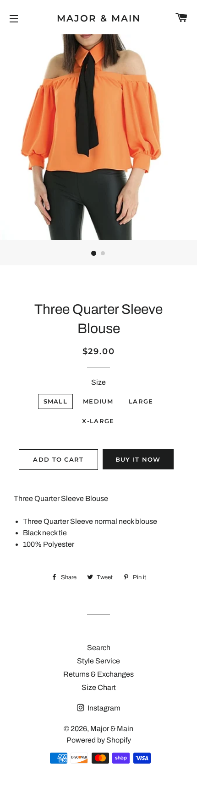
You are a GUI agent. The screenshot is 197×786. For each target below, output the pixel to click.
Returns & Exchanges (98, 674)
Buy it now (138, 459)
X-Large (98, 421)
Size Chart (99, 687)
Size (98, 382)
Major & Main (99, 18)
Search (98, 647)
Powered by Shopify (98, 740)
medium (98, 401)
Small (56, 401)
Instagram (103, 708)
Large (141, 401)
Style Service (98, 661)
